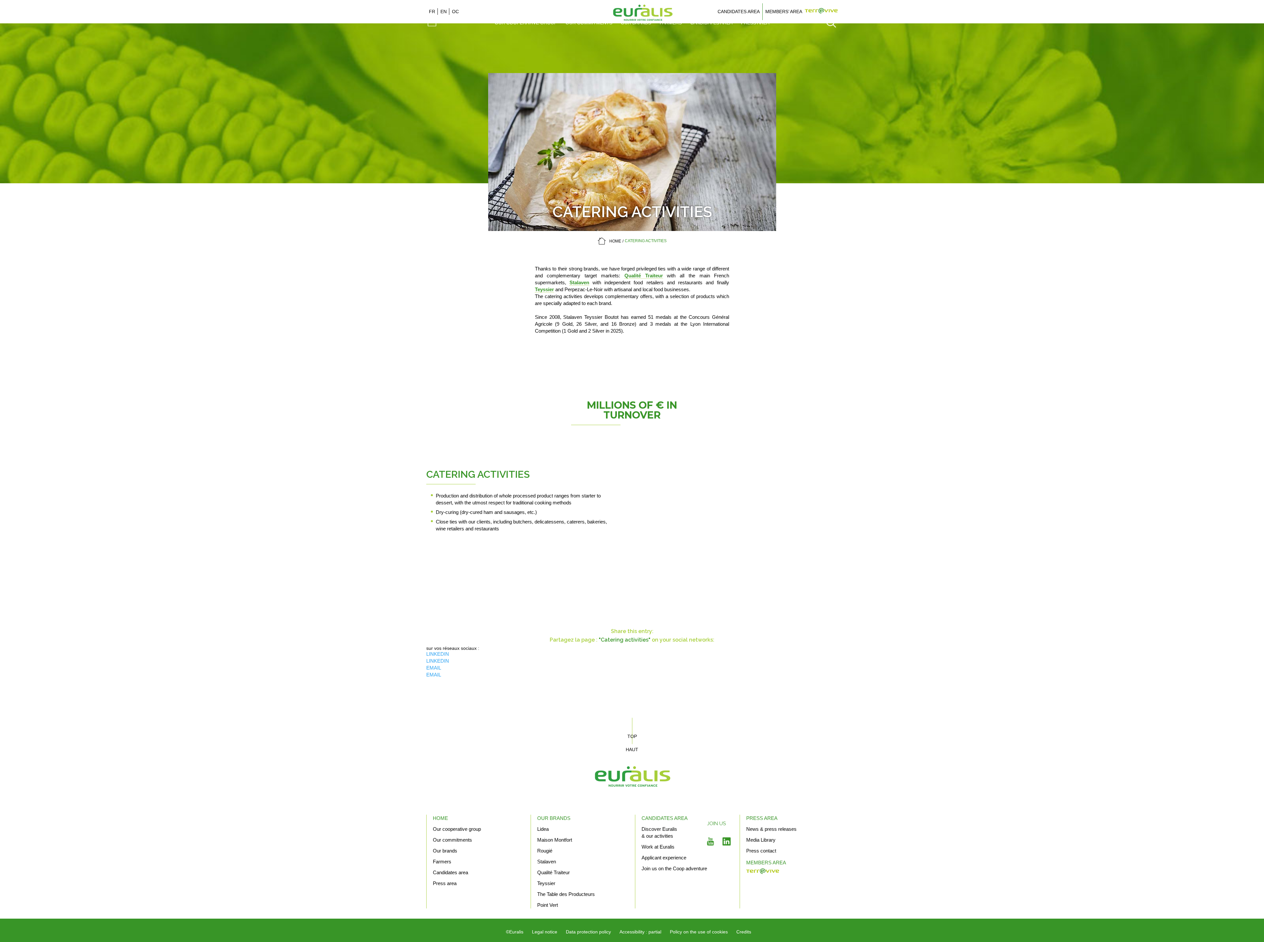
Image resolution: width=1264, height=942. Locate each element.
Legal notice (544, 931)
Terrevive (821, 11)
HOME (615, 241)
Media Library (761, 840)
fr (432, 11)
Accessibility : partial (640, 931)
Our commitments (452, 840)
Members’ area (783, 11)
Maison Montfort (554, 840)
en (443, 11)
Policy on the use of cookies (699, 931)
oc (455, 11)
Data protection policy (588, 931)
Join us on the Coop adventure (674, 868)
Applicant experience (664, 857)
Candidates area (739, 11)
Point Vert (547, 905)
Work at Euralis (658, 847)
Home (440, 818)
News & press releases (771, 829)
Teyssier (544, 289)
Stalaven (579, 282)
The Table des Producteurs (566, 894)
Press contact (761, 850)
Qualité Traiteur (643, 275)
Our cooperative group (457, 829)
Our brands (445, 850)
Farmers (442, 861)
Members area (766, 862)
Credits (743, 931)
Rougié (544, 850)
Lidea (543, 829)
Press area (445, 883)
